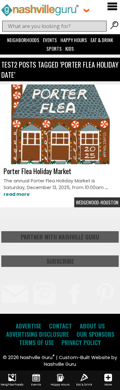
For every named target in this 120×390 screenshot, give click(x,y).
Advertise (28, 326)
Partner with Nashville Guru (60, 237)
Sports (54, 48)
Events (50, 39)
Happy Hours (73, 39)
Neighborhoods (23, 39)
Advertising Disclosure (37, 334)
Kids (69, 48)
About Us (92, 326)
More (108, 384)
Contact (60, 326)
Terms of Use (36, 342)
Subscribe (60, 261)
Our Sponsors (95, 334)
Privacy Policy (81, 342)
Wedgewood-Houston (97, 202)
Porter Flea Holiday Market (37, 171)
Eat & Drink (102, 39)
